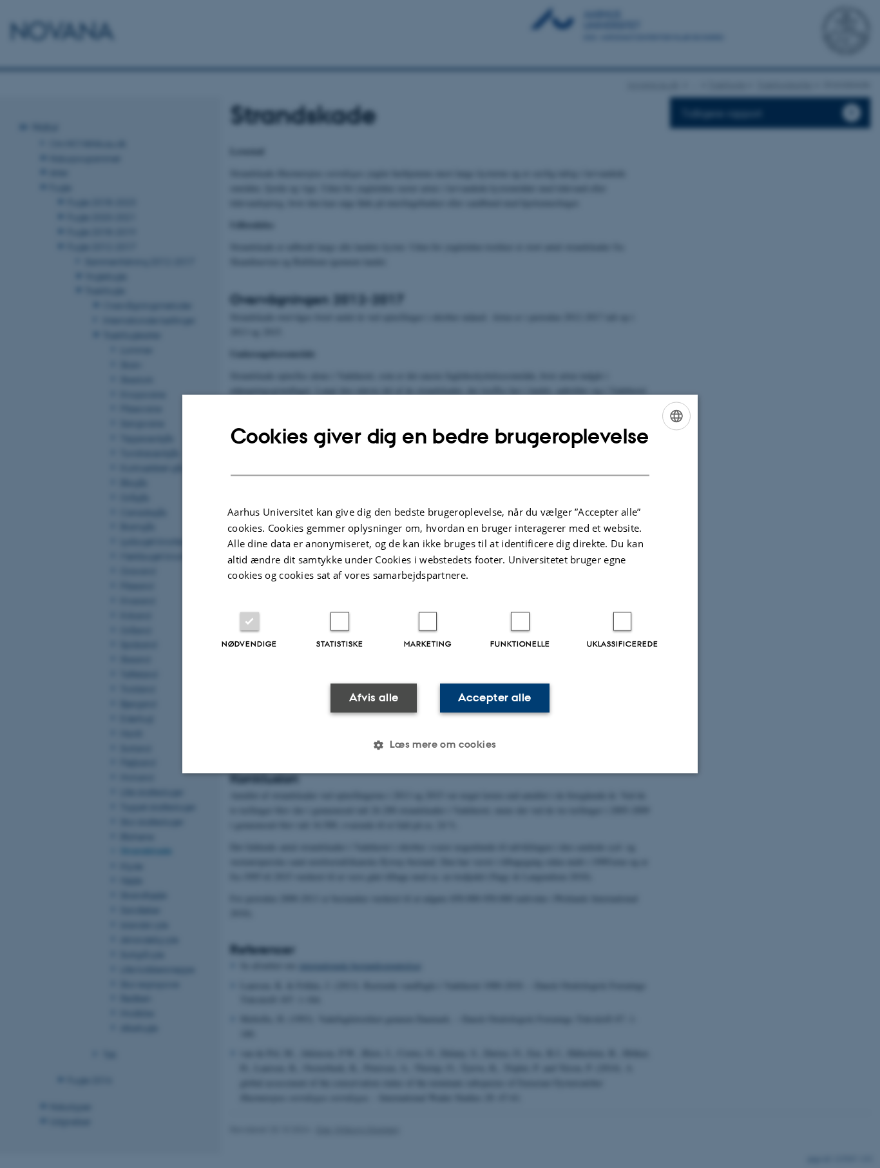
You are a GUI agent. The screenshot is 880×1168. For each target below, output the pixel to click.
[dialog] (440, 583)
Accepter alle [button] (494, 697)
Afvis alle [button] (374, 697)
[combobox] (676, 415)
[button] (439, 745)
